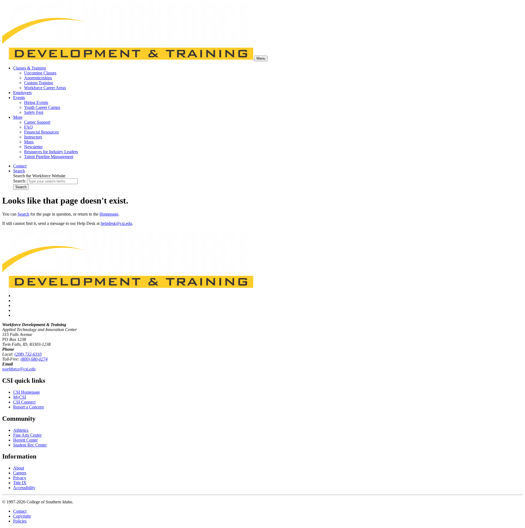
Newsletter (33, 146)
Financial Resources (41, 132)
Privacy (19, 477)
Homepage (109, 214)
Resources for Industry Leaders (51, 151)
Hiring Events (36, 102)
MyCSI (19, 397)
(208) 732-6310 (28, 354)
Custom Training (38, 82)
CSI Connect (24, 402)
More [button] (17, 117)
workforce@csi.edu (19, 369)
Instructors (33, 137)
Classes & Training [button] (29, 68)
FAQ (28, 127)
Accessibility (24, 487)
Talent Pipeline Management (48, 156)
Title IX (20, 482)
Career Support (37, 122)
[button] (19, 171)
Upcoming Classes (40, 73)
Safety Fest (33, 112)
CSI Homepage (26, 392)
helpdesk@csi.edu (116, 223)
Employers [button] (22, 92)
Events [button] (19, 97)
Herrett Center (25, 440)
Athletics (20, 430)
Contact (20, 511)
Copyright (22, 516)
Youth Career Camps (42, 107)
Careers (19, 473)
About (18, 468)
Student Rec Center (30, 445)
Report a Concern (28, 407)
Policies (20, 521)
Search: (19, 181)
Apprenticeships (38, 78)
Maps (29, 142)
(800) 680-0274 (34, 359)
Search (21, 187)
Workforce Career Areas (45, 87)
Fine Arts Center (27, 435)
